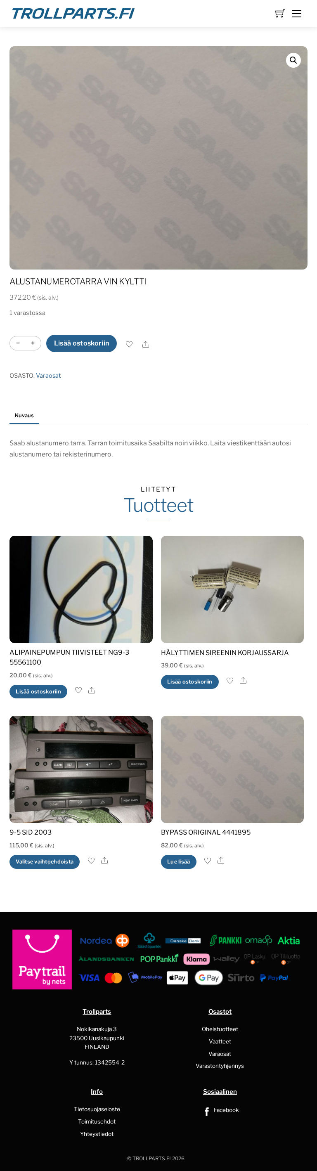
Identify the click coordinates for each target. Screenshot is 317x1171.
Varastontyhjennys (220, 1065)
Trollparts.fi (151, 1158)
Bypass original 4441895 (206, 832)
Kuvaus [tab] (24, 415)
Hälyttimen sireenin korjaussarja (225, 653)
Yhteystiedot (97, 1134)
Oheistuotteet (220, 1029)
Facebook (226, 1110)
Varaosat (48, 375)
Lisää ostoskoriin (81, 343)
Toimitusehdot (97, 1121)
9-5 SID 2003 (30, 832)
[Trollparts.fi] (73, 12)
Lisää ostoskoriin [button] (38, 691)
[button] (293, 60)
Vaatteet (220, 1041)
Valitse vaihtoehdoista (44, 862)
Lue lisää (178, 862)
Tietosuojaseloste (97, 1109)
